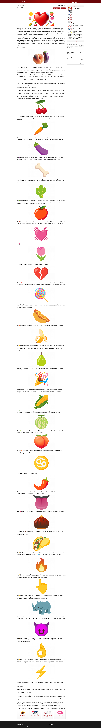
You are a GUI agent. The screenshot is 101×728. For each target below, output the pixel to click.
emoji (18, 8)
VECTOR (63, 8)
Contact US (51, 726)
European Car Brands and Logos (77, 32)
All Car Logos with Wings (77, 28)
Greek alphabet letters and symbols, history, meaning (77, 35)
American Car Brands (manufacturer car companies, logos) (78, 14)
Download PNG (56, 8)
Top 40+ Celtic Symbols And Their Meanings (77, 38)
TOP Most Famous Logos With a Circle (78, 18)
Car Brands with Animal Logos (78, 25)
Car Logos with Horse (76, 8)
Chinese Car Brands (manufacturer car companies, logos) (78, 22)
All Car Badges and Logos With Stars (78, 11)
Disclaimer (51, 724)
